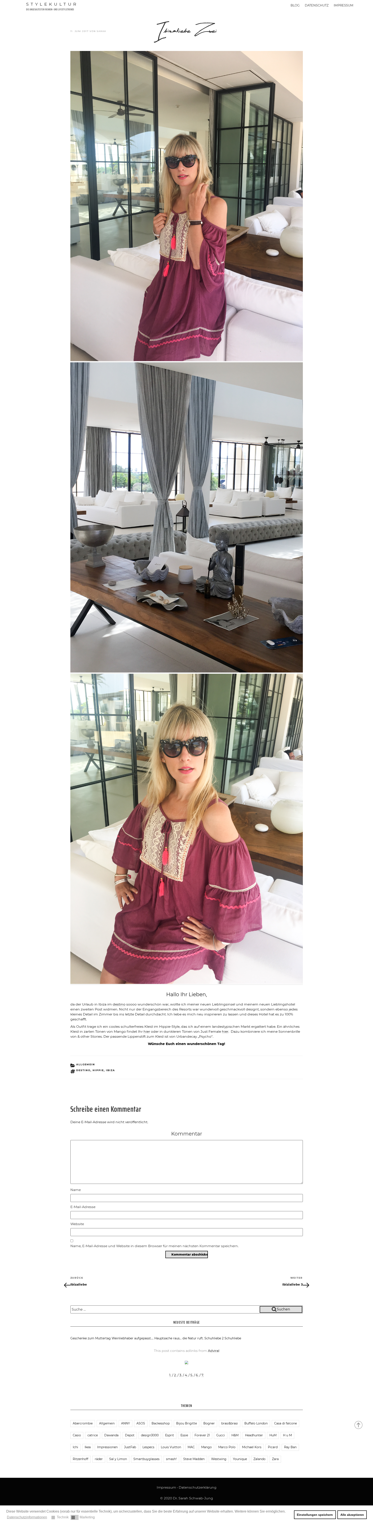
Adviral (213, 1351)
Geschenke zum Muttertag (90, 1338)
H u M (287, 1435)
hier (147, 1031)
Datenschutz (317, 5)
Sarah (101, 31)
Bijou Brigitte (186, 1423)
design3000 (150, 1435)
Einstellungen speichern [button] (315, 1514)
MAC (191, 1447)
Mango (206, 1447)
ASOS (140, 1423)
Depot (129, 1435)
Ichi (75, 1447)
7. (202, 1375)
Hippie (98, 1070)
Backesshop (161, 1423)
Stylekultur (52, 4)
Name (75, 1190)
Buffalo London (256, 1423)
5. (191, 1375)
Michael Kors (251, 1447)
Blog (295, 5)
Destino (83, 1070)
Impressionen (107, 1447)
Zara (275, 1459)
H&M (235, 1435)
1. (170, 1375)
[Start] (358, 1425)
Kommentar (186, 1134)
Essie (184, 1435)
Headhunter (254, 1435)
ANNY (125, 1423)
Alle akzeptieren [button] (352, 1514)
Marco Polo (226, 1447)
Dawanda (111, 1435)
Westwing (218, 1459)
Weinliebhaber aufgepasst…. (132, 1338)
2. (175, 1375)
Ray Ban (290, 1447)
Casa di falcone (285, 1423)
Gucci (220, 1435)
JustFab (130, 1447)
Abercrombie (83, 1423)
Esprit (169, 1435)
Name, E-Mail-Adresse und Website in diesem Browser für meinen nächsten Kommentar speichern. (154, 1246)
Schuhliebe (232, 1338)
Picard (273, 1447)
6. (197, 1375)
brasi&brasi (229, 1423)
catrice (92, 1435)
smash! (171, 1459)
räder (99, 1459)
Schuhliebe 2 (214, 1338)
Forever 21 (202, 1435)
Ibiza (110, 1070)
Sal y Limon (118, 1459)
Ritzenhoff (80, 1459)
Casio (77, 1435)
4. (186, 1375)
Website (77, 1224)
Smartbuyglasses (146, 1459)
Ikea (88, 1447)
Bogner (209, 1423)
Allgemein (85, 1064)
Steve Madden (194, 1459)
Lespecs (148, 1447)
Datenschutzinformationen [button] (27, 1517)
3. (180, 1375)
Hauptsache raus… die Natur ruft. (179, 1338)
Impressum (343, 5)
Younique (240, 1459)
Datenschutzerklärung (198, 1487)
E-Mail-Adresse (82, 1207)
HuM (273, 1435)
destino (119, 1004)
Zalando (259, 1459)
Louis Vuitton (171, 1447)
